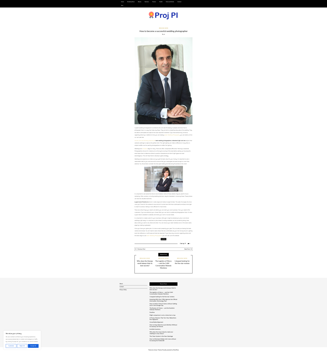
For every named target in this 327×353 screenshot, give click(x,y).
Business (147, 1)
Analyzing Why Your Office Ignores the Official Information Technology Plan (163, 300)
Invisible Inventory (155, 329)
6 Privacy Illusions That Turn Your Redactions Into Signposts (163, 318)
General (179, 1)
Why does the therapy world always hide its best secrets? (145, 263)
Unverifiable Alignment (156, 322)
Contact (122, 286)
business (163, 239)
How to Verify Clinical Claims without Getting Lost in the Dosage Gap (163, 304)
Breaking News (131, 1)
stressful (144, 148)
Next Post (187, 249)
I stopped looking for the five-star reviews (162, 296)
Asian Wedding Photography (172, 135)
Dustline (152, 312)
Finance (154, 1)
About (121, 283)
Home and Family (170, 1)
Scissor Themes (158, 350)
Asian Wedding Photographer (154, 235)
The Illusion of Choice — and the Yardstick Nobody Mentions (162, 308)
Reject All (22, 346)
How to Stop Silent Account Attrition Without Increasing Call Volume (163, 325)
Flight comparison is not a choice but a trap (162, 315)
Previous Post (141, 249)
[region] (22, 340)
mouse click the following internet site (145, 140)
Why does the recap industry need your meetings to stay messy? (161, 332)
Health (160, 1)
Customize (11, 346)
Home (122, 1)
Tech (122, 5)
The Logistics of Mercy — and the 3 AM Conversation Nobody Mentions (161, 293)
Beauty (139, 1)
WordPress (176, 350)
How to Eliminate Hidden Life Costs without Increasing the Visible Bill (163, 339)
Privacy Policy (123, 289)
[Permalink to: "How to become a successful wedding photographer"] (163, 80)
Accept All (33, 346)
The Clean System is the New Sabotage (161, 336)
